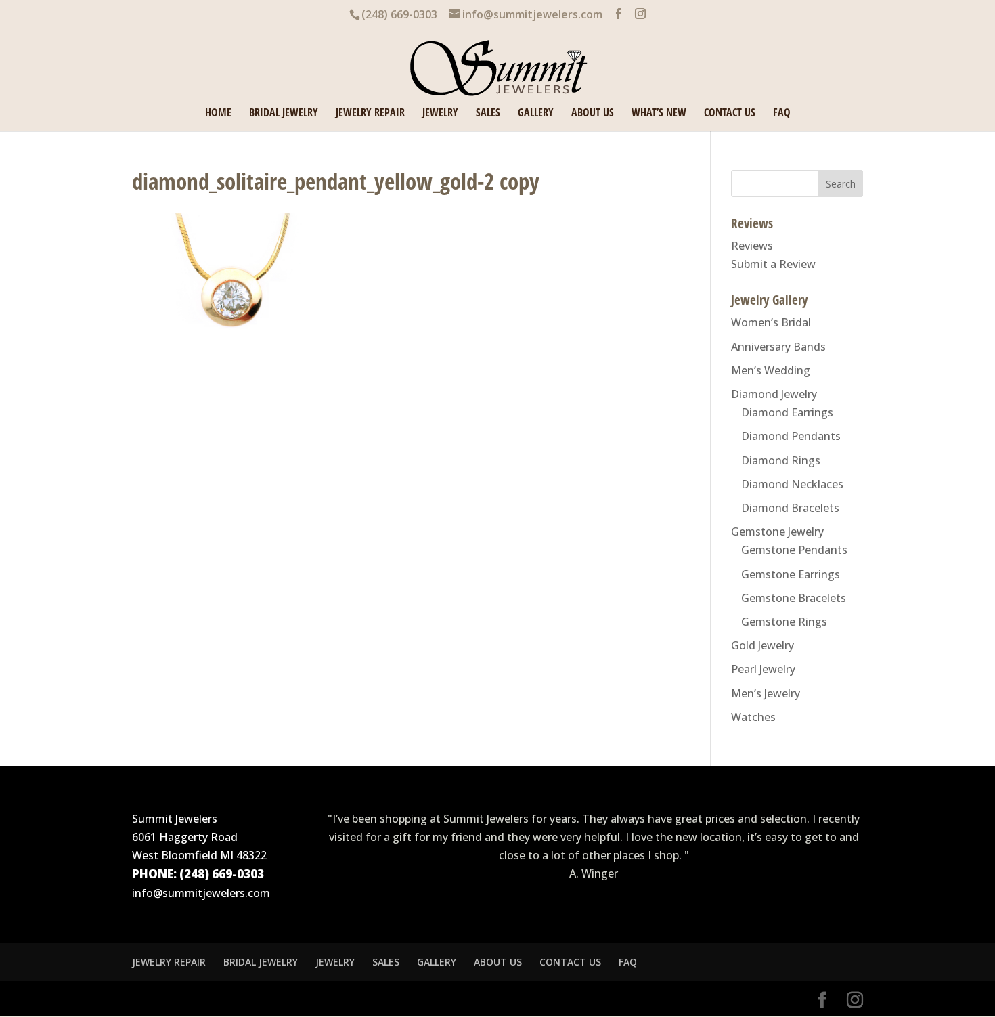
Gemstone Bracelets (793, 597)
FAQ (782, 114)
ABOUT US (592, 114)
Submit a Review (773, 264)
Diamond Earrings (787, 412)
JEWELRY (440, 114)
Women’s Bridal (771, 322)
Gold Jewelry (762, 645)
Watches (753, 717)
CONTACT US (729, 114)
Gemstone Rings (784, 621)
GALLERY (536, 114)
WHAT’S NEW (659, 114)
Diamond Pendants (791, 436)
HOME (218, 114)
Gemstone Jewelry (777, 531)
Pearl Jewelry (763, 669)
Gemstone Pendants (794, 549)
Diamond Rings (780, 460)
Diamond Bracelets (790, 507)
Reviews (752, 245)
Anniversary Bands (778, 346)
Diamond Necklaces (792, 484)
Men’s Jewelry (765, 693)
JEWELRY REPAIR (370, 114)
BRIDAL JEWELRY (283, 114)
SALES (488, 114)
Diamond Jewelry (774, 394)
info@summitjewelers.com (201, 893)
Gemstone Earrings (790, 574)
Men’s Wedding (770, 370)
